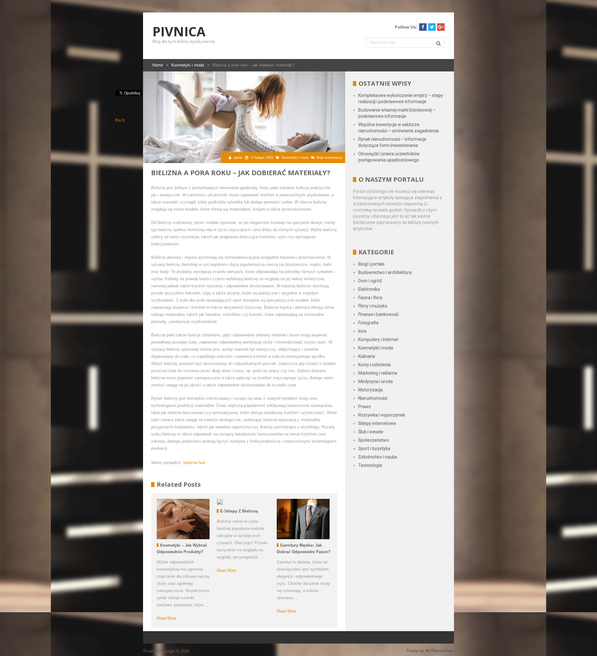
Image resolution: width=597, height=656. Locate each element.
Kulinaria (366, 356)
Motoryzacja (370, 389)
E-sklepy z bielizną (239, 511)
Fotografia (368, 322)
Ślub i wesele (370, 431)
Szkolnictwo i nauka (377, 456)
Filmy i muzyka (372, 305)
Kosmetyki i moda (295, 157)
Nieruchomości (372, 398)
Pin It (120, 120)
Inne (362, 331)
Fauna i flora (370, 297)
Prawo (364, 406)
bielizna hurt (194, 462)
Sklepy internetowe (377, 423)
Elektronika (369, 289)
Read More (166, 618)
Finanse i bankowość (378, 314)
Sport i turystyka (374, 448)
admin (238, 157)
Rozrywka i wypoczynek (381, 414)
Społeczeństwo (373, 440)
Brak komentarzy (330, 157)
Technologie (370, 465)
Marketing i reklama (377, 373)
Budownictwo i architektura (385, 272)
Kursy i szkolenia (374, 364)
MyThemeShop (439, 651)
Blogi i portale (371, 264)
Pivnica (179, 31)
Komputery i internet (378, 339)
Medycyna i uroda (375, 381)
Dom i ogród (370, 280)
